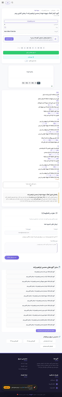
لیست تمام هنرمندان (48, 341)
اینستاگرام (53, 380)
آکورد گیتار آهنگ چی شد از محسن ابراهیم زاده (44, 272)
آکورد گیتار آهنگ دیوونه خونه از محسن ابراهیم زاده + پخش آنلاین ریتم (39, 296)
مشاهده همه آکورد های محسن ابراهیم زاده (45, 330)
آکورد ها (57, 179)
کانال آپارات (52, 388)
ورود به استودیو (9, 39)
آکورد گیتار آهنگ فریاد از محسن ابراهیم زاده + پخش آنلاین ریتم (41, 286)
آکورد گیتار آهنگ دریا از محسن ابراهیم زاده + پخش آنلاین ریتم (41, 301)
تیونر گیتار (30, 57)
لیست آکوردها (24, 366)
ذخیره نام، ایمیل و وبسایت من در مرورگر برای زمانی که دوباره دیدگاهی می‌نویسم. (39, 237)
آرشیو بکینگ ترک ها (23, 369)
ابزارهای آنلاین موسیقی (48, 346)
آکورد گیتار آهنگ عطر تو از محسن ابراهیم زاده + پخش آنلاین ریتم (40, 325)
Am (39, 83)
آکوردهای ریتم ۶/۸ (31, 341)
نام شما (55, 229)
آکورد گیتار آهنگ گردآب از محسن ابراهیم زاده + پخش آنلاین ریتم (40, 277)
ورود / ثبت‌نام (24, 363)
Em (23, 83)
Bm (33, 83)
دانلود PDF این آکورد (30, 53)
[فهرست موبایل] (2, 2)
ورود (8, 2)
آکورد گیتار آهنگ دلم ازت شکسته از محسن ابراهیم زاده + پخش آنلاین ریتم (38, 306)
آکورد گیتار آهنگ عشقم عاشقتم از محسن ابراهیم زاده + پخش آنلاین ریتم (39, 320)
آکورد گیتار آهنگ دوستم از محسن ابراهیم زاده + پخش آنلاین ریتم (40, 291)
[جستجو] (12, 2)
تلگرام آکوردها (52, 384)
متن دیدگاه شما (53, 241)
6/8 (5, 27)
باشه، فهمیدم (6, 387)
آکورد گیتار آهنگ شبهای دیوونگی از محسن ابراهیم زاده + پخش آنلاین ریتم (38, 281)
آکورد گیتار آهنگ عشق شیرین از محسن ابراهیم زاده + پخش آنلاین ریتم (39, 315)
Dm (27, 83)
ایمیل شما (28, 229)
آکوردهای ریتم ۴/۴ (14, 341)
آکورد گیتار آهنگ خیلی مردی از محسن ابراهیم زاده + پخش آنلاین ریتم (39, 310)
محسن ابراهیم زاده (31, 21)
